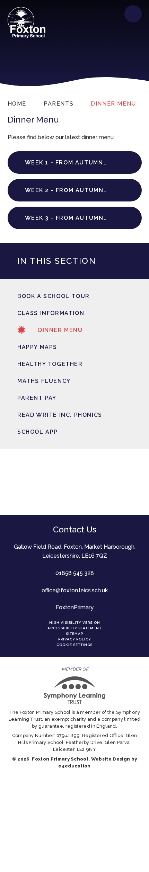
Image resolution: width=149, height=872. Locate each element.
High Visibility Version (74, 622)
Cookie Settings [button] (74, 645)
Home (17, 103)
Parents (58, 103)
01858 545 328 (74, 573)
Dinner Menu (113, 103)
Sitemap (74, 634)
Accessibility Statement (74, 628)
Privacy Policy (74, 639)
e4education (74, 765)
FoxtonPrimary (75, 607)
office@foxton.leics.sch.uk (75, 590)
